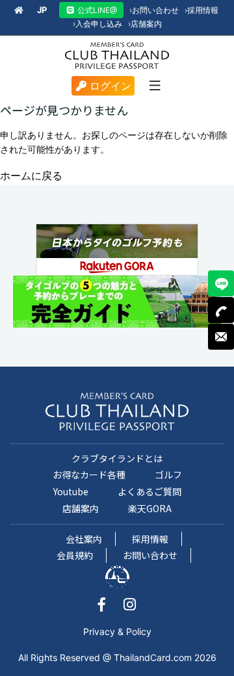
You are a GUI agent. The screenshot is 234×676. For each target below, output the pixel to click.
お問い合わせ (154, 10)
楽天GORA (150, 508)
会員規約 (75, 555)
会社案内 (84, 538)
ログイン (110, 85)
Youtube (70, 491)
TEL (221, 310)
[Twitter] (129, 606)
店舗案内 (145, 24)
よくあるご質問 (149, 491)
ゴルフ (168, 474)
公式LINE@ (96, 10)
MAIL (221, 337)
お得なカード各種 (89, 474)
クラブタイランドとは (117, 458)
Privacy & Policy (117, 631)
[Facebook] (108, 606)
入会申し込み (97, 24)
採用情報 (201, 10)
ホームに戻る (31, 175)
